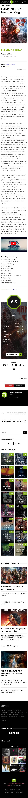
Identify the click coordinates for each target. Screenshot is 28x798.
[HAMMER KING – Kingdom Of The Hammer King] (14, 617)
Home (2, 5)
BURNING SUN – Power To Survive (21, 486)
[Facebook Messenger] (16, 365)
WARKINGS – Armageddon (10, 646)
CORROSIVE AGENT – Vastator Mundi (21, 538)
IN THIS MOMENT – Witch (21, 473)
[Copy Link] (23, 365)
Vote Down (20, 385)
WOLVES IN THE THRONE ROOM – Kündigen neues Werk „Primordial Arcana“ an (12, 421)
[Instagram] (8, 365)
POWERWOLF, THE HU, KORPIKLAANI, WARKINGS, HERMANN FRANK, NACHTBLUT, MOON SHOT (14, 638)
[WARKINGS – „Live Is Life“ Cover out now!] (14, 575)
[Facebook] (4, 365)
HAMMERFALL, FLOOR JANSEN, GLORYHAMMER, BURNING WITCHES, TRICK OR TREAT (13, 682)
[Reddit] (19, 365)
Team (6, 789)
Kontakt (12, 789)
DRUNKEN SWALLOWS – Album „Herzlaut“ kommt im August (16, 413)
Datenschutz (9, 792)
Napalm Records (10, 64)
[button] (6, 752)
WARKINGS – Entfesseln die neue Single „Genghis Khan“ (12, 691)
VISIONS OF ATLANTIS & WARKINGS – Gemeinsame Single (12, 673)
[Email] (14, 369)
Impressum (20, 789)
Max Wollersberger (15, 392)
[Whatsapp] (12, 365)
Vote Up (10, 385)
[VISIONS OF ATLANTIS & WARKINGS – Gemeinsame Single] (14, 659)
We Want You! (19, 792)
